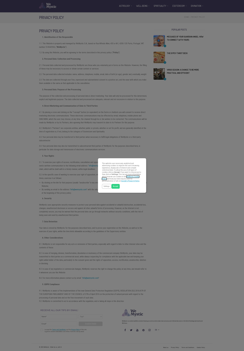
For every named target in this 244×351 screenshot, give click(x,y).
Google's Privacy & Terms (130, 181)
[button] (106, 186)
